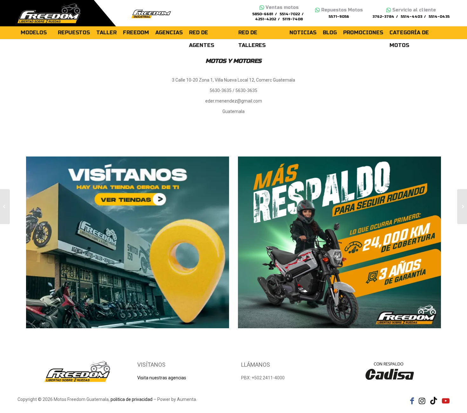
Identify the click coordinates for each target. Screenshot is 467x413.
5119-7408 (292, 19)
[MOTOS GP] (5, 206)
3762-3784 (383, 17)
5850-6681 (262, 14)
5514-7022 (290, 14)
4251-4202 (265, 19)
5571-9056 (338, 17)
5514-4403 (411, 17)
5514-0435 (439, 17)
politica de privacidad (131, 399)
